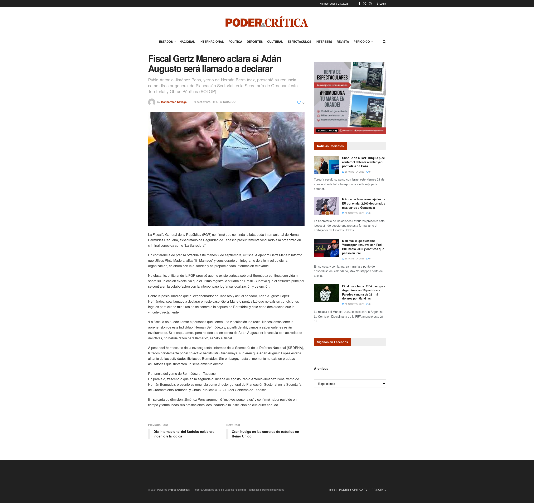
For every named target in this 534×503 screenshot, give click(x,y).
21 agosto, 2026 (354, 171)
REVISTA (343, 41)
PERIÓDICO (362, 41)
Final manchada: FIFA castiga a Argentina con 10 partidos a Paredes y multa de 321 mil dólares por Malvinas (363, 292)
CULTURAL (275, 41)
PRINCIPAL (379, 490)
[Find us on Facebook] (359, 3)
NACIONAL (187, 41)
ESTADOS (166, 41)
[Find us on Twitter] (364, 3)
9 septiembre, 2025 (206, 102)
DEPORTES (255, 41)
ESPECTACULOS (299, 41)
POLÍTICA (235, 41)
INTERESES (324, 41)
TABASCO (229, 102)
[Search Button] (384, 41)
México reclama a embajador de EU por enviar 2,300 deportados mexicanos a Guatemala (363, 203)
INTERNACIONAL (212, 41)
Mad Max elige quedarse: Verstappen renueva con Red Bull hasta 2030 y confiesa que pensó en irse (363, 247)
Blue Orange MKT (181, 489)
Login (382, 3)
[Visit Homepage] (267, 21)
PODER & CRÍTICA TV (353, 490)
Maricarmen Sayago (174, 102)
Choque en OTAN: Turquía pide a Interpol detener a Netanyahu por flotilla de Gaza (363, 162)
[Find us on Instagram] (370, 3)
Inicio (332, 490)
